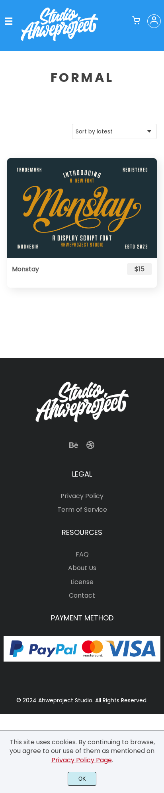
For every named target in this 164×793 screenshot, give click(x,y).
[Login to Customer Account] (154, 21)
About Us (82, 567)
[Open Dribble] (90, 447)
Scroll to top (157, 424)
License (82, 581)
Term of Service (82, 509)
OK (82, 779)
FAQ (82, 554)
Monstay (25, 269)
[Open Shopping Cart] (136, 21)
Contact (82, 595)
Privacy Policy (82, 496)
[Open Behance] (73, 447)
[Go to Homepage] (60, 41)
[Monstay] (82, 208)
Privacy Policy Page (81, 760)
